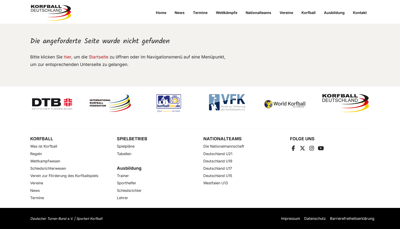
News (180, 12)
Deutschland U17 (217, 168)
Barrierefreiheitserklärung (352, 218)
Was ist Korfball (43, 146)
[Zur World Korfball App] (287, 103)
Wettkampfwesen (45, 161)
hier (67, 56)
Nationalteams (258, 12)
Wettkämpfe (226, 12)
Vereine (286, 12)
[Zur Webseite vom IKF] (113, 103)
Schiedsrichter (129, 190)
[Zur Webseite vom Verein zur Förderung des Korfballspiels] (229, 103)
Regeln (36, 154)
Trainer (123, 175)
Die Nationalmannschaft (223, 146)
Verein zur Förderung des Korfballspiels (64, 175)
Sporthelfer (126, 183)
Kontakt (360, 12)
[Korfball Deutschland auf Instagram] (311, 148)
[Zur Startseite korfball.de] (51, 13)
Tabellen (124, 154)
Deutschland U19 (217, 161)
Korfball (308, 12)
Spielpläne (126, 146)
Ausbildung (334, 12)
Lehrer (122, 198)
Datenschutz (315, 218)
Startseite (98, 56)
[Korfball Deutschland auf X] (302, 148)
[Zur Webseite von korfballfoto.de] (171, 103)
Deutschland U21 (217, 154)
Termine (200, 12)
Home (161, 12)
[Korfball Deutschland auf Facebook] (293, 148)
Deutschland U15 (217, 175)
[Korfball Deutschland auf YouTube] (321, 148)
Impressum (290, 218)
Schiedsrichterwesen (48, 168)
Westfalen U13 (215, 183)
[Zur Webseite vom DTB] (54, 103)
